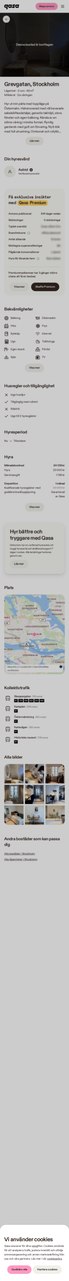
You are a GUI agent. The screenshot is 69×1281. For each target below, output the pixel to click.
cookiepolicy (54, 1259)
